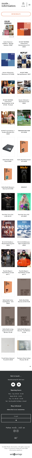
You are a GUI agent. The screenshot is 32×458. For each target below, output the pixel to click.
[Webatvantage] (16, 454)
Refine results (16, 14)
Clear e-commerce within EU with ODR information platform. (16, 449)
